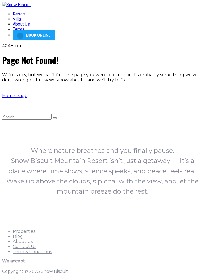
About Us (21, 24)
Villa (17, 19)
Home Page (14, 95)
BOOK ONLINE (38, 35)
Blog (18, 236)
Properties (24, 231)
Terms (19, 29)
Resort (19, 14)
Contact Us (24, 246)
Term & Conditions (32, 251)
